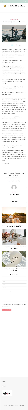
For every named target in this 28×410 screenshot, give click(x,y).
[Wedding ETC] (14, 6)
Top (14, 407)
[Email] (20, 45)
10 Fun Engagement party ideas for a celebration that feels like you (14, 269)
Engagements (14, 19)
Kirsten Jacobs (14, 194)
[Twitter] (12, 45)
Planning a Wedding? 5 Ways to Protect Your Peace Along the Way (14, 247)
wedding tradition (13, 175)
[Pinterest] (16, 45)
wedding (12, 173)
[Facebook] (8, 45)
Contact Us (4, 386)
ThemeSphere (21, 405)
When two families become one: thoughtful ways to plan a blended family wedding (14, 225)
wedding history (20, 173)
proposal (5, 173)
